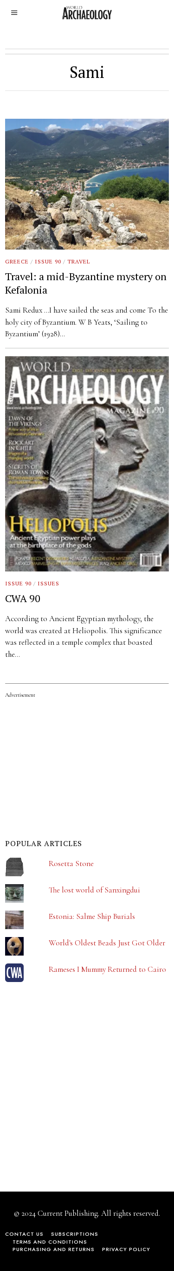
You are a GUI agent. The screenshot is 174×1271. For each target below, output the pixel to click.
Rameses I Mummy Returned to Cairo (107, 969)
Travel (78, 261)
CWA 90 (22, 598)
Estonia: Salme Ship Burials (92, 916)
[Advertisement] (74, 1093)
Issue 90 (48, 261)
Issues (48, 583)
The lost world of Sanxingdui (94, 890)
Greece (17, 261)
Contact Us (24, 1234)
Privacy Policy (126, 1249)
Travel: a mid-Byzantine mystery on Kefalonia (86, 283)
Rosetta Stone (71, 863)
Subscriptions (74, 1234)
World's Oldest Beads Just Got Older (107, 943)
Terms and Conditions (50, 1241)
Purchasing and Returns (54, 1249)
